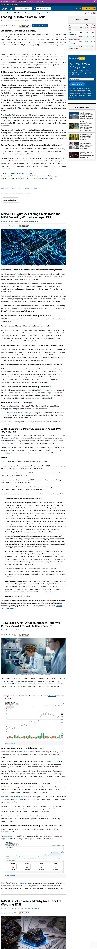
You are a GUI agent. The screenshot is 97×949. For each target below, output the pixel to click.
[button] (95, 13)
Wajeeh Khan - (5, 630)
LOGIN (78, 8)
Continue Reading (9, 200)
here (61, 888)
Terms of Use (73, 95)
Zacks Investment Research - (9, 21)
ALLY (13, 115)
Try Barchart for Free (89, 8)
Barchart (11, 630)
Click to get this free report (43, 178)
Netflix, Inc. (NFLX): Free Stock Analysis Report (17, 193)
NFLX (64, 75)
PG (16, 100)
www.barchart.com (10, 743)
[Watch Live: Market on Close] (48, 1)
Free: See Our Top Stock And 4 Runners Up (16, 173)
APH (24, 130)
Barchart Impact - (6, 221)
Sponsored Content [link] (32, 221)
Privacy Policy (82, 95)
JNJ (17, 85)
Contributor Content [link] (34, 21)
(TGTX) (15, 678)
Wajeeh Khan (23, 883)
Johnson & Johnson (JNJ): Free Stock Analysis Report (19, 188)
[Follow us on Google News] (23, 26)
